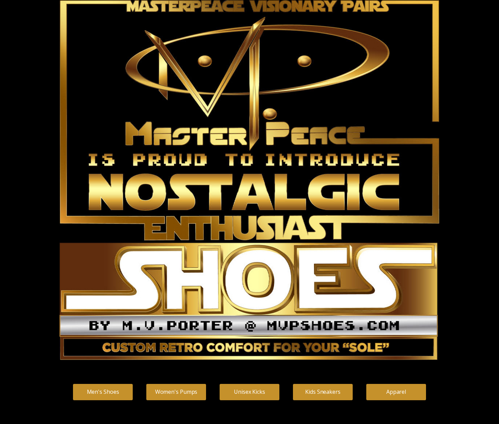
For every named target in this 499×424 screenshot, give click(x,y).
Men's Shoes (103, 391)
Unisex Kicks (249, 391)
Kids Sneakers (322, 391)
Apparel (396, 391)
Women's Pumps (176, 391)
